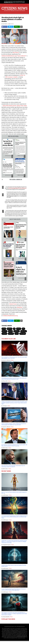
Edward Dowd (12, 304)
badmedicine (16, 331)
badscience (4, 331)
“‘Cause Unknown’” (21, 56)
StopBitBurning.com (8, 2)
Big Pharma (16, 52)
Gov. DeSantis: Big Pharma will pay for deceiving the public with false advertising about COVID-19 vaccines (14, 445)
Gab (17, 26)
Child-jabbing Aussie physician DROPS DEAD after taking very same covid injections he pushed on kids (13, 379)
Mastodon (5, 26)
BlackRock (19, 307)
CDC (14, 328)
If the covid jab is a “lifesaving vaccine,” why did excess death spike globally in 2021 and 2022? (14, 358)
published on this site (21, 635)
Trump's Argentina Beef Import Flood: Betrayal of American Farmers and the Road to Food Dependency (13, 589)
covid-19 (16, 333)
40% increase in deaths (12, 77)
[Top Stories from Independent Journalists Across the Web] (14, 11)
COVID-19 (22, 75)
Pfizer (23, 328)
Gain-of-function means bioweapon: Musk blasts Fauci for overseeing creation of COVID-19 (13, 466)
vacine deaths (22, 333)
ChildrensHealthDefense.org (8, 56)
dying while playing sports (9, 105)
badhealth (10, 331)
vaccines (4, 328)
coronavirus (4, 333)
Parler (11, 26)
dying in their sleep (22, 105)
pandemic (19, 328)
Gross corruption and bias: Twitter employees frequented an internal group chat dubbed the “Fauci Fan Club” (13, 424)
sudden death (23, 331)
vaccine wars (10, 333)
